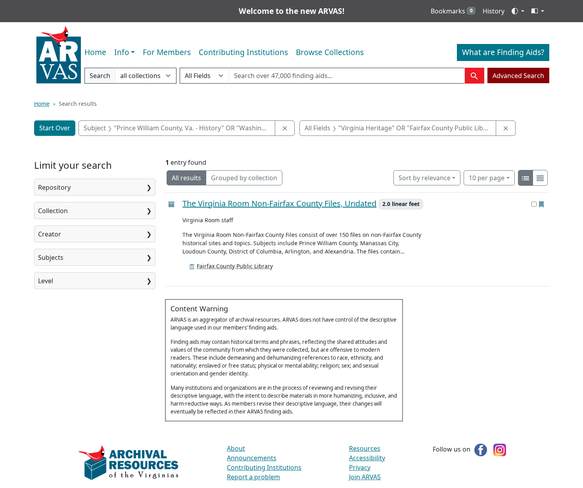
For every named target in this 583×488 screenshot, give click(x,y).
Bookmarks (452, 11)
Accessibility (367, 458)
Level (45, 280)
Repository (54, 187)
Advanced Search (518, 75)
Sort (425, 177)
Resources (364, 448)
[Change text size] (538, 11)
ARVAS (58, 55)
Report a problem (253, 477)
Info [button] (121, 52)
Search (99, 77)
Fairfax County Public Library (235, 266)
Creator (49, 234)
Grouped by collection (244, 177)
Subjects (50, 257)
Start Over (54, 128)
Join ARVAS (365, 477)
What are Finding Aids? (503, 52)
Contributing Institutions (243, 52)
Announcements (251, 458)
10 (486, 177)
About (236, 448)
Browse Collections (330, 52)
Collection (53, 210)
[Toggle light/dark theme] (518, 11)
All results (186, 177)
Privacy (359, 467)
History (493, 11)
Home (95, 52)
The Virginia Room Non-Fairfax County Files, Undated (279, 204)
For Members (167, 52)
